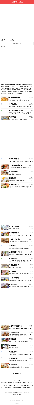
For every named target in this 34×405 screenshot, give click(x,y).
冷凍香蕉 (11, 106)
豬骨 (10, 267)
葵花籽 (16, 335)
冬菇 (13, 248)
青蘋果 (11, 254)
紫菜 (19, 167)
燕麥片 (13, 174)
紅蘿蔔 (11, 180)
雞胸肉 (11, 274)
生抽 (27, 248)
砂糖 (16, 261)
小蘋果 (11, 367)
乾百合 (24, 119)
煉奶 (26, 335)
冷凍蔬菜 (15, 187)
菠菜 (14, 180)
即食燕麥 (26, 106)
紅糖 (15, 254)
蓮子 (18, 119)
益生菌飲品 (25, 161)
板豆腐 (15, 286)
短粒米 (11, 187)
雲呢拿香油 (28, 241)
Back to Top (17, 380)
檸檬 (13, 335)
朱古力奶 (16, 106)
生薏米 (11, 228)
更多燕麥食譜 (17, 373)
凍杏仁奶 (21, 106)
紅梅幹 (25, 328)
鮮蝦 (19, 235)
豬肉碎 (11, 286)
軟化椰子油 (12, 261)
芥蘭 (24, 235)
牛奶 (18, 161)
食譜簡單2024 (4, 40)
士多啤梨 (14, 161)
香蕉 (10, 174)
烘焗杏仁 (23, 113)
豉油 (23, 167)
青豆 (13, 119)
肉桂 (18, 328)
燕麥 (15, 113)
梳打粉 (28, 367)
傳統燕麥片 (24, 261)
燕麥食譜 (12, 40)
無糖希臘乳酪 (12, 360)
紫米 (14, 228)
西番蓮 (28, 341)
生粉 (17, 174)
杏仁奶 (18, 113)
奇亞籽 (27, 113)
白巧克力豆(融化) (21, 360)
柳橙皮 (29, 261)
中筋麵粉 (15, 367)
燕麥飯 (16, 167)
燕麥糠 (18, 248)
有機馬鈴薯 (18, 100)
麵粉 (14, 328)
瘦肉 (10, 248)
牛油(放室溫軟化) (13, 354)
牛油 (10, 241)
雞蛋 (19, 174)
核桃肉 (15, 341)
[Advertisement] (17, 21)
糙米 (15, 119)
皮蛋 (13, 267)
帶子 (16, 235)
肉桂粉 (19, 254)
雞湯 (26, 167)
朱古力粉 (18, 241)
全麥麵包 (11, 280)
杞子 (27, 119)
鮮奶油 (23, 100)
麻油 (25, 248)
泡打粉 (24, 367)
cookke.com (17, 392)
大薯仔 (20, 187)
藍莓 (21, 161)
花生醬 (23, 241)
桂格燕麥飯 (12, 100)
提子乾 (18, 341)
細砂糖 (20, 354)
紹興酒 (28, 274)
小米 (27, 187)
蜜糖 (29, 328)
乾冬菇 (17, 180)
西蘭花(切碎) (17, 280)
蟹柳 (22, 235)
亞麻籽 (21, 328)
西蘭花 (23, 187)
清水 (26, 100)
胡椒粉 (21, 248)
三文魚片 (11, 167)
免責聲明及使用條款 (17, 394)
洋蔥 (14, 274)
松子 (10, 119)
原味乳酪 (11, 113)
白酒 (25, 274)
